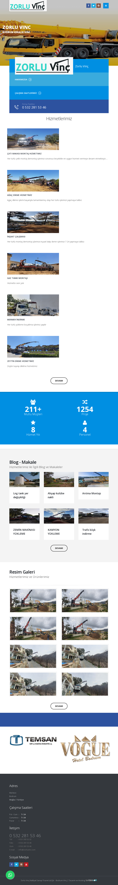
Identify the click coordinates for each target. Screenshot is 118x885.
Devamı (59, 380)
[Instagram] (21, 864)
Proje (85, 414)
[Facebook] (88, 5)
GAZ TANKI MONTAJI (17, 278)
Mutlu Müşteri (33, 414)
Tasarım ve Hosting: (77, 880)
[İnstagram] (98, 5)
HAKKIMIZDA (21, 79)
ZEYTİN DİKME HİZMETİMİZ (20, 361)
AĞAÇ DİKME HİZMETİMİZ (19, 195)
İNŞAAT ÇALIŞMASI (16, 236)
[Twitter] (93, 5)
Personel (85, 434)
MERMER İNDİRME (16, 319)
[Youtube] (26, 864)
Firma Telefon (28, 104)
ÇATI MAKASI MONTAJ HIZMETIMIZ (24, 153)
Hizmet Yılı (33, 434)
